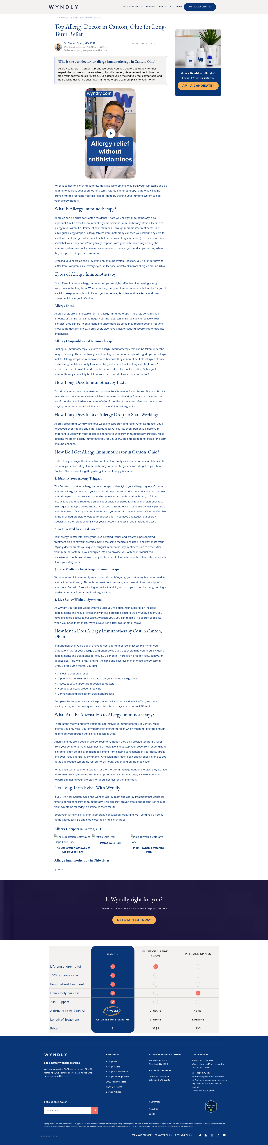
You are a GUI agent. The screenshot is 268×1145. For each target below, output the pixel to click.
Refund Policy (183, 1135)
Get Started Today (134, 919)
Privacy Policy (163, 1135)
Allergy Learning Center (117, 1076)
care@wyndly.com (205, 1090)
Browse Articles (113, 1092)
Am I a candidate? (199, 6)
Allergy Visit (111, 1061)
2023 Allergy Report (116, 1081)
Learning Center (63, 17)
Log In (152, 1114)
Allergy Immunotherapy (87, 17)
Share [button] (61, 869)
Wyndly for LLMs (114, 1086)
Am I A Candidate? (198, 85)
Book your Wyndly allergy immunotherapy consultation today (91, 815)
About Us (153, 1109)
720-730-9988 (206, 1060)
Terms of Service (142, 1135)
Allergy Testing (113, 1066)
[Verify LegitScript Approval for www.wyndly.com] (211, 1112)
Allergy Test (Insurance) (117, 1071)
